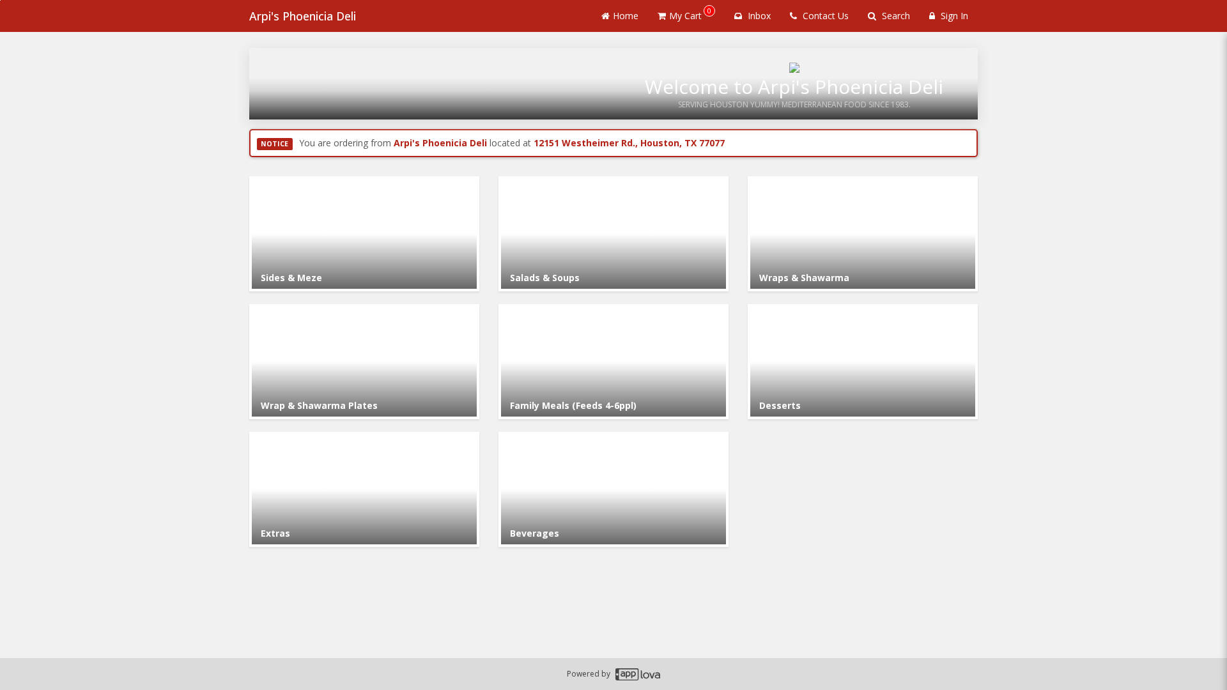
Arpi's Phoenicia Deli (302, 16)
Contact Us (824, 16)
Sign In (953, 16)
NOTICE (274, 143)
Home (625, 16)
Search (894, 16)
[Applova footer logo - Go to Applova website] (637, 674)
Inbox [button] (758, 16)
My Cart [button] (690, 14)
